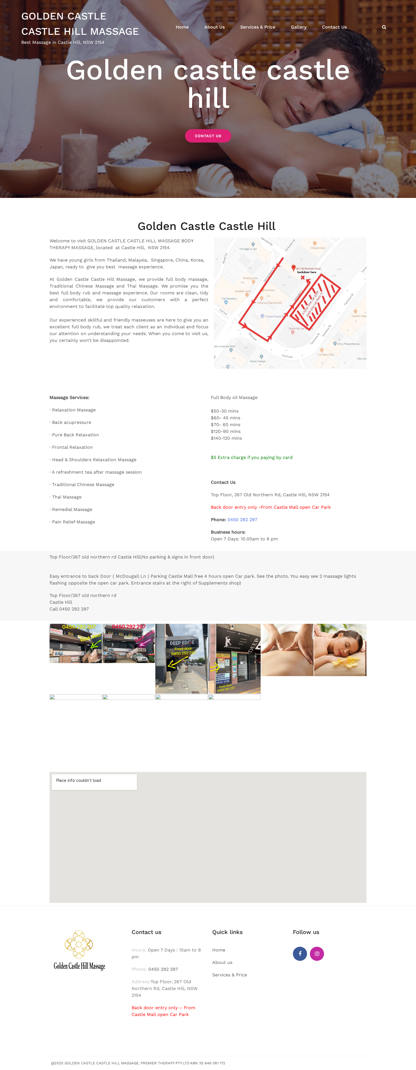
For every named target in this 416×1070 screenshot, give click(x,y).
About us (222, 962)
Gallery (298, 27)
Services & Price (257, 27)
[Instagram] (317, 954)
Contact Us (334, 27)
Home (182, 27)
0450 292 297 (242, 519)
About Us (214, 27)
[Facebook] (300, 954)
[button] (208, 136)
